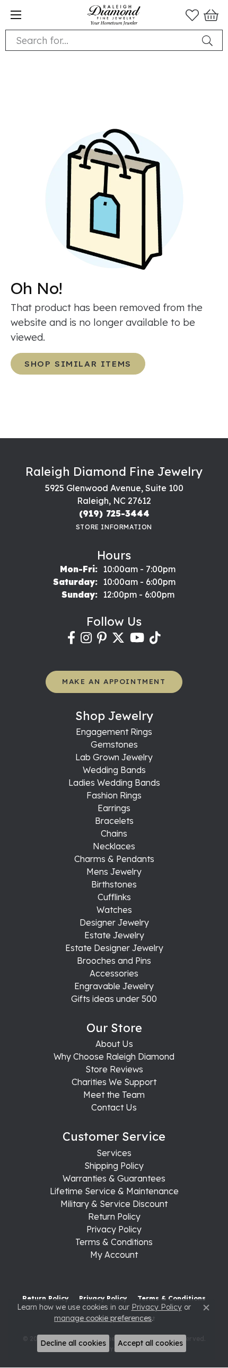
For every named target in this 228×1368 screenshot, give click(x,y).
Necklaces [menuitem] (114, 846)
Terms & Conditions (114, 1242)
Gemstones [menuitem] (114, 744)
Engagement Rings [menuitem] (114, 731)
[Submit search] (209, 40)
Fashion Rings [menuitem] (114, 795)
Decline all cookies (73, 1343)
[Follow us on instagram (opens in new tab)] (86, 638)
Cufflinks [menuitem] (114, 897)
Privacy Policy (114, 1229)
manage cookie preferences (103, 1318)
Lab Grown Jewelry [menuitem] (114, 757)
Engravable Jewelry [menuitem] (114, 986)
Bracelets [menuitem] (114, 820)
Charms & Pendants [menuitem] (114, 859)
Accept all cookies (150, 1343)
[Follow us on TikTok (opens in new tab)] (155, 638)
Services (114, 1153)
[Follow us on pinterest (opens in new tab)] (102, 638)
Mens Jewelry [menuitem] (114, 871)
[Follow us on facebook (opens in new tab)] (71, 638)
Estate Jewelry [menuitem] (114, 935)
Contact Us (114, 1107)
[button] (192, 14)
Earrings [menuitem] (114, 808)
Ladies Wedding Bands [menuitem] (114, 782)
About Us (114, 1043)
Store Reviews (114, 1069)
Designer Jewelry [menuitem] (114, 922)
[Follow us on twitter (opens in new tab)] (118, 638)
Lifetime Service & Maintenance (114, 1191)
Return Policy (114, 1216)
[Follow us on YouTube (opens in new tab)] (137, 638)
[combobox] (101, 40)
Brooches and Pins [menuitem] (114, 960)
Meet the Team (114, 1094)
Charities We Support (114, 1082)
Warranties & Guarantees (114, 1178)
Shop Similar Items (77, 364)
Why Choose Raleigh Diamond (114, 1056)
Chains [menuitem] (114, 833)
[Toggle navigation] (16, 15)
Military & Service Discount (114, 1203)
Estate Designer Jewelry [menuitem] (114, 948)
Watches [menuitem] (114, 909)
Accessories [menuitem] (114, 973)
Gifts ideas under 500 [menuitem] (114, 998)
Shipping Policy (114, 1165)
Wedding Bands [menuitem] (114, 770)
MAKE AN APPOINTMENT (113, 681)
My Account (114, 1254)
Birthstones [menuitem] (114, 884)
